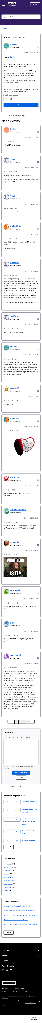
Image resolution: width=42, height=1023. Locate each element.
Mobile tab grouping (28, 840)
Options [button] (39, 28)
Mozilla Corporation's (11, 996)
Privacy (4, 991)
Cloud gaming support (29, 801)
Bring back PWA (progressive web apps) (17, 906)
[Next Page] (31, 722)
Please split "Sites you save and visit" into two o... (20, 915)
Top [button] (2, 1018)
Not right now (8, 884)
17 (28, 722)
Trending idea (8, 867)
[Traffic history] (29, 115)
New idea (7, 864)
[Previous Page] (10, 722)
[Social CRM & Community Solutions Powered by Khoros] (35, 1019)
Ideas (4, 28)
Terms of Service (19, 988)
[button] (6, 99)
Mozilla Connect (11, 4)
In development (9, 880)
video (10, 95)
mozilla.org (5, 988)
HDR (6, 95)
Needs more (8, 870)
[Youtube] (11, 970)
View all (8, 847)
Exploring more (8, 877)
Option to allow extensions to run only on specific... (20, 910)
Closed (6, 890)
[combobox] (21, 16)
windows (15, 95)
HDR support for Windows (14, 37)
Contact (25, 991)
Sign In (35, 4)
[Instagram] (7, 970)
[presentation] (5, 737)
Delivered (13, 57)
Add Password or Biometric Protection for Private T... (29, 821)
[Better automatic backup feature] (32, 115)
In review (6, 874)
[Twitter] (3, 970)
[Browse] (3, 4)
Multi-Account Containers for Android (16, 920)
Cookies (14, 991)
